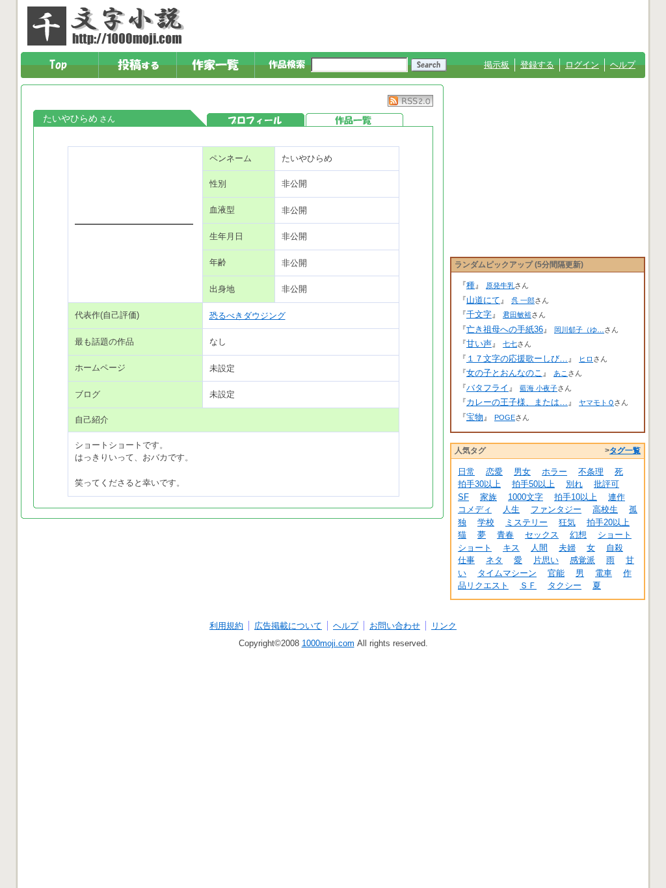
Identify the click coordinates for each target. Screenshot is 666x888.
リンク (444, 626)
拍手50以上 (533, 484)
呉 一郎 (523, 300)
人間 (539, 548)
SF (463, 497)
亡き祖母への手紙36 (504, 329)
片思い (546, 560)
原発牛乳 (500, 285)
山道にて (483, 300)
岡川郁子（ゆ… (579, 329)
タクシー (564, 585)
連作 (616, 497)
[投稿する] (138, 65)
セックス (542, 535)
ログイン (582, 65)
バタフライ (487, 388)
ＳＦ (528, 585)
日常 (466, 472)
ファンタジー (556, 509)
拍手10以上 (575, 497)
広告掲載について (288, 626)
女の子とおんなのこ (504, 373)
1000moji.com (328, 643)
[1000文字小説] (105, 26)
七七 (510, 344)
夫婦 (567, 548)
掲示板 (496, 65)
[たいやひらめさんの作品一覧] (354, 120)
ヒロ (586, 359)
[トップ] (60, 65)
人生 (511, 509)
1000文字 (525, 497)
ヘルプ (622, 65)
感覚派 (582, 560)
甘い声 (479, 343)
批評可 (606, 484)
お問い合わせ (394, 626)
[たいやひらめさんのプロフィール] (255, 120)
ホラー (554, 472)
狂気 (567, 522)
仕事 (466, 560)
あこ (560, 373)
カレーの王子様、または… (517, 402)
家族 (488, 497)
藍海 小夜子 (538, 388)
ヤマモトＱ (596, 402)
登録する (537, 65)
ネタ (494, 560)
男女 (522, 472)
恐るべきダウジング (247, 315)
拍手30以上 (479, 484)
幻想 (578, 535)
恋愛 (494, 472)
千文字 (479, 314)
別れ (574, 484)
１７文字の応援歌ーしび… (517, 358)
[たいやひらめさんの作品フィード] (410, 104)
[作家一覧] (216, 65)
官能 (556, 573)
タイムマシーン (507, 573)
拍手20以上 (608, 522)
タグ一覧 (625, 450)
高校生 (605, 509)
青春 (505, 535)
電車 (603, 573)
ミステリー (526, 522)
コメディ (475, 509)
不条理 (591, 472)
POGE (504, 417)
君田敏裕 (517, 315)
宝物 (474, 417)
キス (511, 548)
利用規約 (226, 626)
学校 (485, 522)
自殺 (614, 548)
